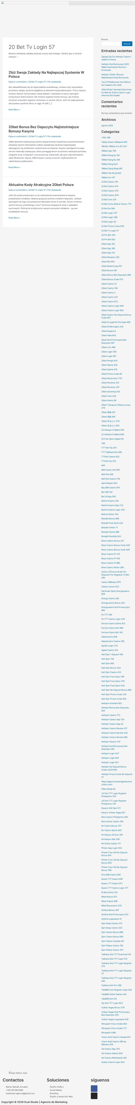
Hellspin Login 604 (110, 758)
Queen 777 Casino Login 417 (114, 888)
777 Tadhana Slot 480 (111, 452)
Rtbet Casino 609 (109, 901)
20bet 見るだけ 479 (110, 421)
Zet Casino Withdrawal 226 (113, 1058)
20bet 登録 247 (108, 412)
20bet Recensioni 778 (111, 378)
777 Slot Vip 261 (109, 447)
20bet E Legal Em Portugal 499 (115, 322)
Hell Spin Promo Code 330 (113, 694)
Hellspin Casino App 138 (112, 719)
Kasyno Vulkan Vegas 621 (113, 812)
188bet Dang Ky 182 (110, 155)
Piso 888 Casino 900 (111, 874)
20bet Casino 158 (109, 288)
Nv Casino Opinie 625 (111, 830)
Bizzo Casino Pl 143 (110, 554)
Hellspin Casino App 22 (112, 724)
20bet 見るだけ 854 (110, 425)
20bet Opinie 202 (109, 365)
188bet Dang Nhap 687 (112, 168)
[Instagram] (94, 1096)
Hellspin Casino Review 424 (114, 733)
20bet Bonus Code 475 (112, 279)
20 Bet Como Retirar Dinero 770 (116, 204)
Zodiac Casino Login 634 (113, 1062)
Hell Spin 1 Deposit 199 (112, 654)
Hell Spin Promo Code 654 (113, 699)
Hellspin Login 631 (110, 762)
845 (103, 465)
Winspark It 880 (108, 1032)
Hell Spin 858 (107, 663)
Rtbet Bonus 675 (109, 896)
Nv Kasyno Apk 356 (110, 839)
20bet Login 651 (108, 356)
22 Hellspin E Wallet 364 (112, 430)
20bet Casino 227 (109, 297)
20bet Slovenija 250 (110, 391)
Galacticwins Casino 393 (112, 641)
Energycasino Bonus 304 (113, 603)
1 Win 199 (105, 137)
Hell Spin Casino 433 (111, 672)
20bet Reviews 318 (110, 387)
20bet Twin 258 (108, 396)
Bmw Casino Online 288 (112, 567)
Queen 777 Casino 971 (111, 883)
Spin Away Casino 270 (111, 923)
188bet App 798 (108, 151)
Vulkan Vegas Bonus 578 (112, 1007)
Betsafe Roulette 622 (111, 536)
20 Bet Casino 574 (110, 190)
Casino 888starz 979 (111, 582)
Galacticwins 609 (109, 636)
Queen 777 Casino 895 (112, 879)
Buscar (104, 39)
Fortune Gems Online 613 (113, 623)
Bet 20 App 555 (108, 496)
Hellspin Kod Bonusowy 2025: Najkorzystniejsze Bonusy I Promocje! (115, 67)
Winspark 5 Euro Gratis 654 (114, 1024)
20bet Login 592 (109, 351)
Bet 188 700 (106, 492)
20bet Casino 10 (108, 284)
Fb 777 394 (106, 614)
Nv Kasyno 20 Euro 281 (112, 834)
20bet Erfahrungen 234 (112, 326)
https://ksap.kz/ (108, 789)
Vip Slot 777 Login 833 (112, 1003)
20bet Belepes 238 (110, 257)
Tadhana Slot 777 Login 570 (114, 959)
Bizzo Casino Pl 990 (110, 563)
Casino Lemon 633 (110, 586)
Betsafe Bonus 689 (110, 518)
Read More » (14, 109)
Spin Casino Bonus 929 (112, 936)
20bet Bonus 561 (109, 270)
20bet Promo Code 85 (111, 374)
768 (103, 443)
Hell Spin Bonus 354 (111, 668)
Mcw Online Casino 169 (112, 821)
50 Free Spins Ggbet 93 (112, 439)
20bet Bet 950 (108, 261)
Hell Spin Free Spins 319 (112, 681)
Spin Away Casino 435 (111, 928)
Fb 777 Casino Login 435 (113, 619)
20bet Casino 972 (109, 301)
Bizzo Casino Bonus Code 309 (115, 545)
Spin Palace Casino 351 (112, 950)
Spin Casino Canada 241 (112, 941)
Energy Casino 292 (110, 598)
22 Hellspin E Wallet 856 (112, 434)
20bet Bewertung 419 (111, 266)
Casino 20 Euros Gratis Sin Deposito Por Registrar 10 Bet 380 (115, 574)
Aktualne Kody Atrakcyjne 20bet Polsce (41, 185)
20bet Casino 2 (108, 292)
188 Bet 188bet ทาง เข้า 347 (114, 146)
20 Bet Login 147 (109, 213)
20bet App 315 (108, 252)
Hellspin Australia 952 (111, 703)
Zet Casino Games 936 (112, 1053)
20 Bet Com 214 (108, 199)
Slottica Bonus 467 (110, 910)
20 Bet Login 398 (109, 217)
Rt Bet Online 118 (109, 892)
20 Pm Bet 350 (108, 235)
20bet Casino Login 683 (112, 310)
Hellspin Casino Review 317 (114, 728)
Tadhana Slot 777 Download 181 (116, 954)
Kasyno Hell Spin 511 (111, 808)
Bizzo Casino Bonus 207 (112, 541)
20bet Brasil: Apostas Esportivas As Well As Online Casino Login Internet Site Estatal (116, 92)
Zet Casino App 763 (110, 1049)
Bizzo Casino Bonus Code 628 (115, 549)
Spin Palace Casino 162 (112, 945)
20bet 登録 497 (108, 416)
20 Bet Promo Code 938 (112, 226)
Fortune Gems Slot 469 (112, 628)
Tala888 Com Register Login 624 (116, 990)
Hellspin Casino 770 (110, 715)
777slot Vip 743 (108, 461)
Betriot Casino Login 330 (113, 510)
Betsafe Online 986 (110, 532)
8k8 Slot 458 (107, 474)
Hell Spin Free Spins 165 (112, 676)
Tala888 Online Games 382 (114, 994)
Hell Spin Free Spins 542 (113, 685)
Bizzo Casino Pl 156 (110, 558)
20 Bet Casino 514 (109, 186)
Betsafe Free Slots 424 (112, 523)
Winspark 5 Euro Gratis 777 (114, 1028)
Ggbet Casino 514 (109, 650)
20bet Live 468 (108, 347)
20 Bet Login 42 (108, 221)
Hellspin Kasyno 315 (110, 741)
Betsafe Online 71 (109, 527)
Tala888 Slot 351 (109, 998)
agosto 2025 (107, 125)
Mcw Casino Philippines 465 (114, 817)
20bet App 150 (108, 244)
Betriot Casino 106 (110, 501)
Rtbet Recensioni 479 (111, 905)
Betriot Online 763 (110, 514)
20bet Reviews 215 (110, 382)
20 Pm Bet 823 (108, 239)
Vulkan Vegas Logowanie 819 (114, 1019)
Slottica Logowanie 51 (111, 919)
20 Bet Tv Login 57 (37, 81)
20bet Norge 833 (109, 360)
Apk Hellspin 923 (109, 483)
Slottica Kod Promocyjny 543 (114, 914)
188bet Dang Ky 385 (110, 159)
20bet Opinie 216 (109, 369)
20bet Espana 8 (108, 331)
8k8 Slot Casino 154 (110, 479)
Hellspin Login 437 (110, 753)
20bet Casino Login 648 (112, 306)
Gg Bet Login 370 (109, 645)
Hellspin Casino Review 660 (114, 737)
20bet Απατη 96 (108, 400)
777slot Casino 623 (110, 456)
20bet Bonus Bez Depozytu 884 (116, 275)
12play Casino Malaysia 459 (114, 142)
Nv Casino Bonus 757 (111, 826)
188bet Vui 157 (108, 177)
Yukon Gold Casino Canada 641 (116, 1037)
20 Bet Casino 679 (110, 195)
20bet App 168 (108, 248)
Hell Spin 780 (107, 659)
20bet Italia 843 (108, 335)
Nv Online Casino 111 (111, 843)
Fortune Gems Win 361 (112, 632)
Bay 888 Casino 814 (110, 487)
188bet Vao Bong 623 (111, 173)
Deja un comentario (18, 81)
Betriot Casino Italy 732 (112, 505)
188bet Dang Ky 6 (109, 164)
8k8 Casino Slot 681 (110, 470)
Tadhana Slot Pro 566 (111, 985)
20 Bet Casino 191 (109, 182)
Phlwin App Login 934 (111, 848)
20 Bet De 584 (108, 208)
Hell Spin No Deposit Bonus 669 (116, 690)
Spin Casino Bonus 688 (112, 932)
